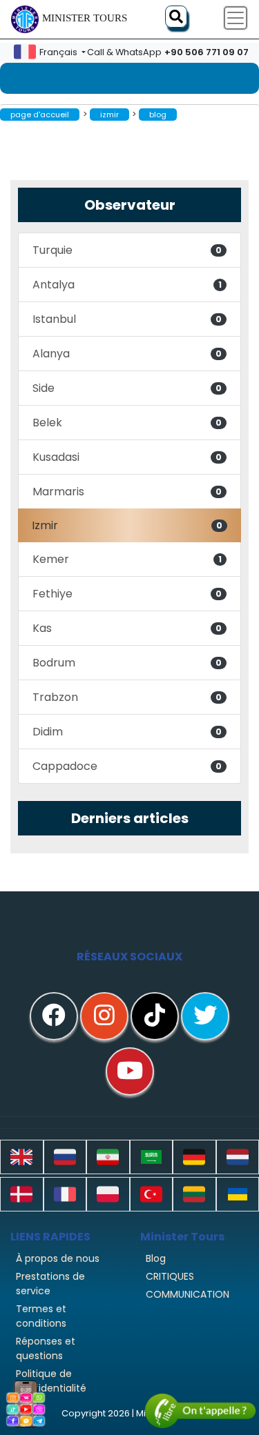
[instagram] (104, 1016)
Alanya (127, 354)
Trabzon (127, 697)
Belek (127, 422)
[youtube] (130, 1071)
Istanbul (127, 319)
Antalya (127, 285)
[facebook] (54, 1016)
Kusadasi (127, 457)
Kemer (127, 559)
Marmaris (127, 491)
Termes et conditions (41, 1316)
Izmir (127, 525)
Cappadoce (127, 766)
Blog (156, 1258)
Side (127, 388)
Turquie (127, 250)
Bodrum (127, 663)
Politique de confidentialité (51, 1381)
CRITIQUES (170, 1276)
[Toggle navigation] (235, 18)
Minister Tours (84, 17)
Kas (127, 628)
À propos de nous (57, 1258)
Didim (127, 732)
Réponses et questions (45, 1348)
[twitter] (205, 1016)
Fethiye (127, 594)
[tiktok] (155, 1016)
